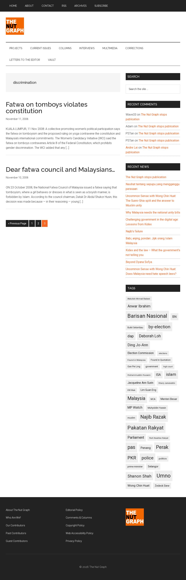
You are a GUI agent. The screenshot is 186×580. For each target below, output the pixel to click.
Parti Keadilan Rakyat (158, 438)
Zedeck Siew (162, 485)
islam (171, 374)
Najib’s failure (134, 231)
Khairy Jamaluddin (167, 383)
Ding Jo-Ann (138, 345)
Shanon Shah (139, 476)
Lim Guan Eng (148, 389)
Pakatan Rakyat (146, 428)
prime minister (135, 466)
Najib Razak (153, 417)
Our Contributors (15, 525)
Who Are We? (13, 517)
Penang (146, 448)
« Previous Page (17, 224)
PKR (132, 457)
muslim (131, 417)
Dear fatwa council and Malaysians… (60, 169)
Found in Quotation (161, 360)
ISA (158, 375)
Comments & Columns (79, 517)
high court (168, 366)
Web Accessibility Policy (79, 533)
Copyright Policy (75, 525)
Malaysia (136, 398)
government (151, 366)
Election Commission (141, 353)
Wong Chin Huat (138, 485)
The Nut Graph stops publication (158, 126)
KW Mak (131, 390)
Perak (162, 447)
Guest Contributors (17, 541)
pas (131, 447)
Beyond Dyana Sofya (139, 262)
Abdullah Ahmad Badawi (139, 299)
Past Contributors (16, 533)
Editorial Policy (74, 510)
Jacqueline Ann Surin (140, 382)
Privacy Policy (74, 541)
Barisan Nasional (147, 316)
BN (174, 316)
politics (163, 458)
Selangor (153, 466)
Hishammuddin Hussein (139, 375)
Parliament (136, 437)
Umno (164, 476)
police (147, 457)
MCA (153, 399)
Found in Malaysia (136, 360)
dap (131, 336)
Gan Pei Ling (134, 366)
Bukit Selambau (135, 327)
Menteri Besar (169, 399)
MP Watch (135, 407)
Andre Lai (132, 147)
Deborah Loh (150, 336)
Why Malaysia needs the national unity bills (153, 212)
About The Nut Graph (18, 510)
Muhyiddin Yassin (157, 407)
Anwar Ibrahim (139, 306)
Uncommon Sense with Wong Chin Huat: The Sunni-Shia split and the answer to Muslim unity (151, 200)
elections (163, 353)
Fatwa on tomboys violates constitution (46, 107)
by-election (159, 326)
